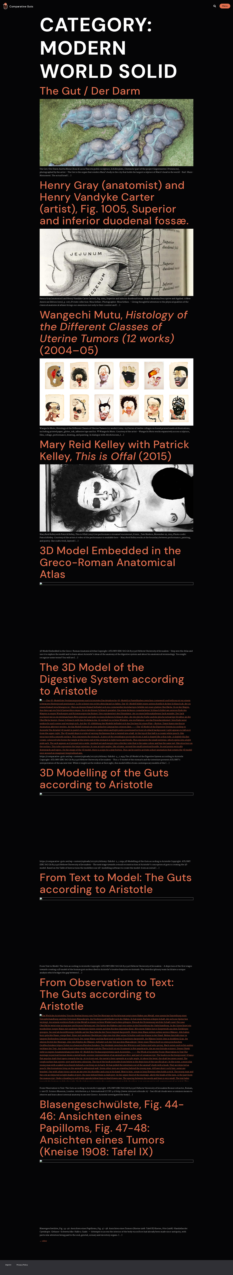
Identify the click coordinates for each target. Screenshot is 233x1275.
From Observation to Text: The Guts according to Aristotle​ (107, 994)
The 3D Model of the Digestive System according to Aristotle (112, 679)
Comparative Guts (21, 6)
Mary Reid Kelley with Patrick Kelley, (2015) (114, 450)
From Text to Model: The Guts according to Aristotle (116, 883)
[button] (214, 6)
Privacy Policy (22, 1265)
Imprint (8, 1265)
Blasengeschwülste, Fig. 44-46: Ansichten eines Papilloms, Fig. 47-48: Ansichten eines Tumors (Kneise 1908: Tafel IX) (112, 1128)
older (43, 1241)
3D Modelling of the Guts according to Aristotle (104, 779)
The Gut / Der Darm (90, 91)
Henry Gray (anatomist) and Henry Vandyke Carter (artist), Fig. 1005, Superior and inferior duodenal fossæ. (114, 203)
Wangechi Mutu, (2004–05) (114, 332)
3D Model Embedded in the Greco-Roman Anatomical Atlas (110, 562)
